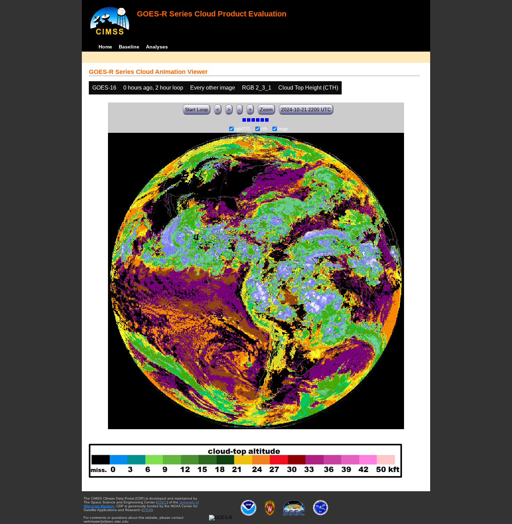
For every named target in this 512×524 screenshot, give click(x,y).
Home (105, 47)
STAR (147, 510)
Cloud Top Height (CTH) (308, 88)
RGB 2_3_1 (256, 88)
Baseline (129, 47)
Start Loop (196, 109)
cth (264, 129)
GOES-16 (104, 88)
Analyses (157, 47)
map (283, 129)
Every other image (212, 88)
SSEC (162, 502)
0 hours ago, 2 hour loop (153, 88)
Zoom (266, 109)
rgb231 (242, 129)
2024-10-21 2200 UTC (306, 109)
